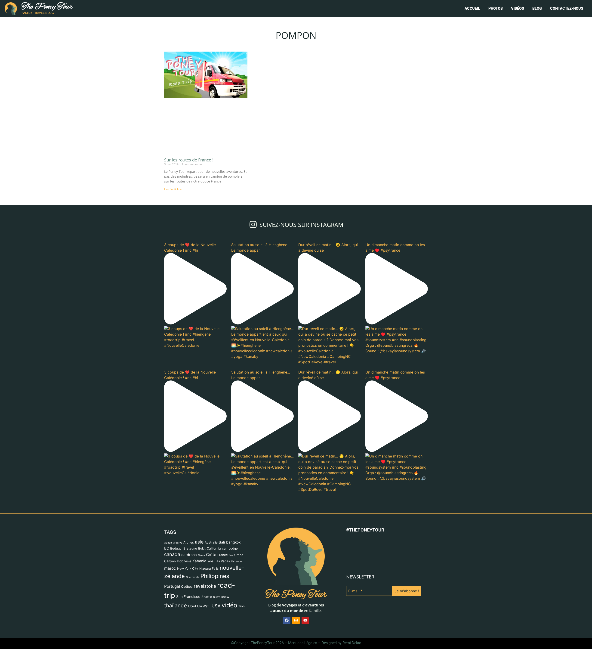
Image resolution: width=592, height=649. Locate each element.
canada (172, 554)
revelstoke (205, 586)
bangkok (233, 542)
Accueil (472, 8)
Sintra (216, 597)
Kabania (199, 561)
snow (225, 597)
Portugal (172, 586)
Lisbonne (236, 561)
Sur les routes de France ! (188, 160)
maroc (170, 568)
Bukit (202, 548)
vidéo (229, 605)
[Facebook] (286, 620)
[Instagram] (296, 620)
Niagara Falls (209, 568)
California (214, 548)
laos (210, 561)
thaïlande (175, 605)
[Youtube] (305, 620)
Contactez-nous (566, 8)
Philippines (214, 575)
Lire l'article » (173, 189)
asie (199, 542)
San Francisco (188, 596)
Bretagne (190, 548)
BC (166, 548)
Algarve (177, 542)
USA (216, 605)
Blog (537, 8)
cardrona (189, 555)
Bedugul (176, 548)
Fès (231, 555)
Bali (222, 542)
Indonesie (184, 561)
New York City (187, 568)
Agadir (168, 542)
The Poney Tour (47, 6)
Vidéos (517, 8)
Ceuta (201, 555)
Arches (188, 542)
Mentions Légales (302, 643)
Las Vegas (222, 561)
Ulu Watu (203, 606)
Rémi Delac (351, 643)
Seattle (206, 597)
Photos (495, 8)
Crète (211, 554)
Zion (241, 606)
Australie (211, 542)
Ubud (192, 606)
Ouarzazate (192, 577)
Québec (187, 586)
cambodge (230, 548)
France (222, 555)
